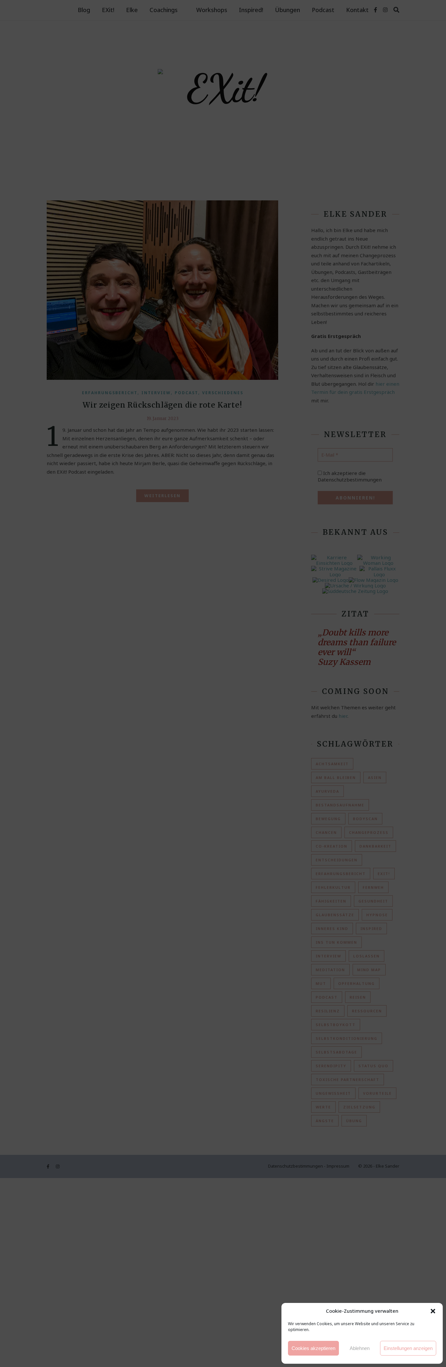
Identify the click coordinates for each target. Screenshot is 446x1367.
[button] (433, 1311)
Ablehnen (360, 1348)
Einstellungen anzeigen (408, 1348)
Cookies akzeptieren (313, 1348)
